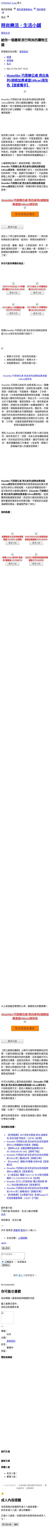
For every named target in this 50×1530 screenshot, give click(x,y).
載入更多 (5, 1248)
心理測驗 (22, 1238)
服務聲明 (30, 1488)
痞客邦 (16, 1230)
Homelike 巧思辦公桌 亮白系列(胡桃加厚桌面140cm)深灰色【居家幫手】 (28, 80)
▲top (3, 1243)
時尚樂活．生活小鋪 (21, 25)
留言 (23, 1230)
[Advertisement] (25, 1403)
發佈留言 (5, 1265)
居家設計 (23, 51)
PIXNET (13, 1485)
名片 (9, 64)
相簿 (9, 57)
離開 (16, 1524)
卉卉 (3, 1214)
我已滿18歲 (6, 1524)
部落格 (10, 60)
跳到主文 (5, 33)
